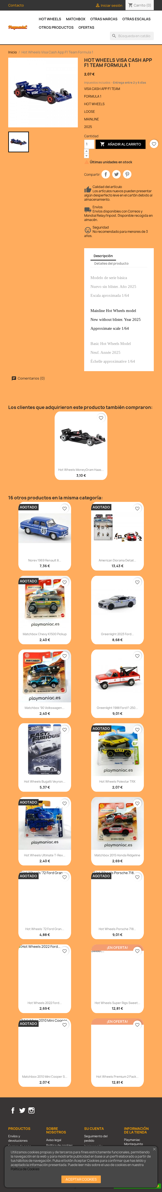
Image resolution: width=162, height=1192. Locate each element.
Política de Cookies (25, 1169)
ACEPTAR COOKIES (81, 1179)
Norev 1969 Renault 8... (44, 560)
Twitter (22, 1110)
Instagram (31, 1110)
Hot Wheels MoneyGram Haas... (81, 470)
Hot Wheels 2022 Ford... (45, 1003)
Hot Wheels (50, 19)
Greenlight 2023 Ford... (117, 634)
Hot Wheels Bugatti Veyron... (44, 781)
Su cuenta (94, 1128)
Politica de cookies (59, 1145)
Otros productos (56, 27)
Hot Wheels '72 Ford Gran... (44, 929)
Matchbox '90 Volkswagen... (45, 708)
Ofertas (86, 27)
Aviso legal (53, 1140)
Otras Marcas (103, 19)
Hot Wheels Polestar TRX (117, 781)
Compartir (105, 174)
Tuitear (116, 174)
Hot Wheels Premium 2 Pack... (117, 1077)
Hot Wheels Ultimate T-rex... (44, 855)
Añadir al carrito (120, 144)
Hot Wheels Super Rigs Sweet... (117, 1003)
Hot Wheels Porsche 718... (117, 929)
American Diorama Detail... (117, 560)
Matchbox (75, 19)
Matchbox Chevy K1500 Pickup (45, 634)
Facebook (13, 1110)
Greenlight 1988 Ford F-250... (117, 708)
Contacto (16, 5)
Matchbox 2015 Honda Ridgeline (117, 855)
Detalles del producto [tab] (111, 263)
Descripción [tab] (103, 256)
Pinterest (127, 174)
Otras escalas (136, 19)
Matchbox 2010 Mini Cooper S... (44, 1077)
